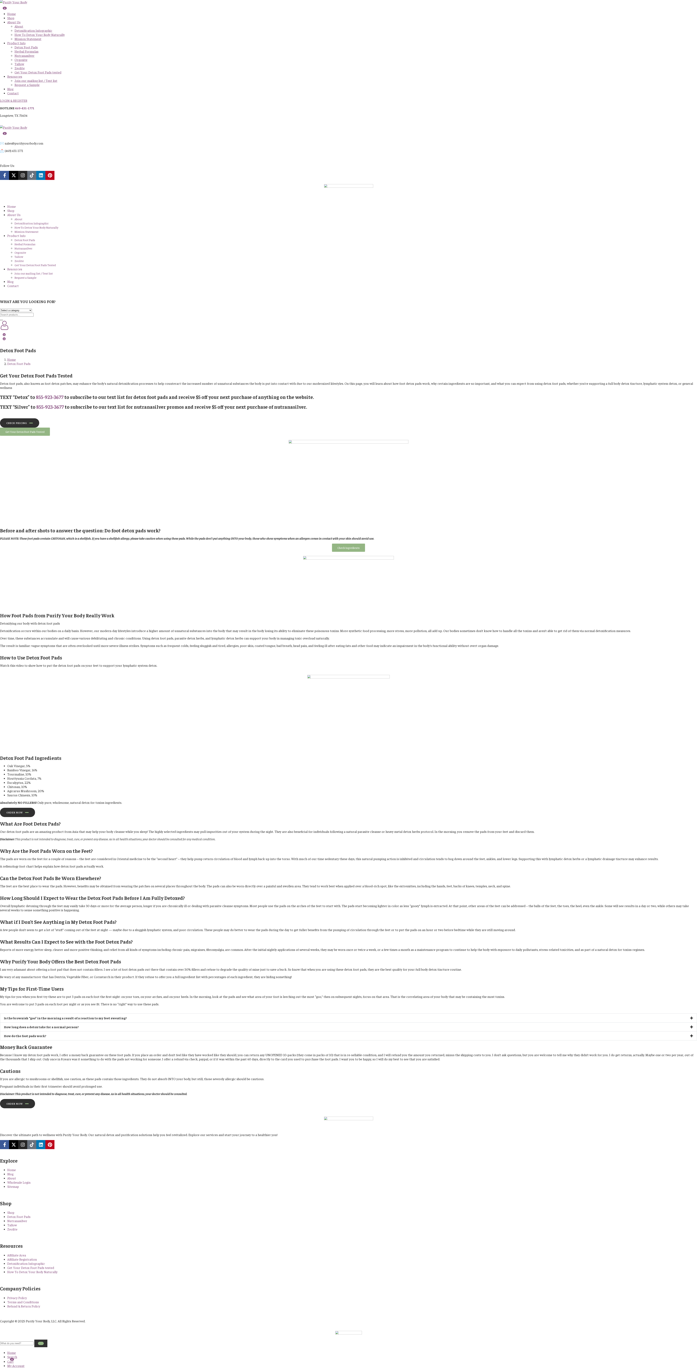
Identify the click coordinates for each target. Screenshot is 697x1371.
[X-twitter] (13, 175)
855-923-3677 (50, 397)
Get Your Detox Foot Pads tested (38, 72)
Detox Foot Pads (26, 47)
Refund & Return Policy (23, 1306)
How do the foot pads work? (25, 1036)
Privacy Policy (17, 1298)
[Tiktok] (31, 175)
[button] (348, 1018)
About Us (14, 22)
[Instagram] (22, 175)
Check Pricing (16, 422)
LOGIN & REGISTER (13, 100)
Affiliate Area (16, 1255)
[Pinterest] (49, 175)
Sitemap (13, 1186)
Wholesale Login (18, 1182)
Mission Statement (28, 39)
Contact (13, 93)
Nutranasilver (24, 55)
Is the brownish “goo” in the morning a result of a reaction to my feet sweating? (65, 1018)
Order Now (14, 812)
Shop (10, 18)
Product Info (16, 43)
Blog (10, 89)
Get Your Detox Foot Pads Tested (35, 265)
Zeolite (20, 68)
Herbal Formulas (26, 51)
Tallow (19, 64)
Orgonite (21, 60)
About (19, 26)
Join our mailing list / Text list (36, 80)
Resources (14, 76)
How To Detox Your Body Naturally (40, 35)
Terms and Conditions (23, 1302)
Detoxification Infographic (33, 30)
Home (11, 14)
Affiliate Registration (22, 1259)
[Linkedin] (40, 175)
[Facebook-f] (4, 175)
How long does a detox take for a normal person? (41, 1027)
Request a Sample (27, 85)
